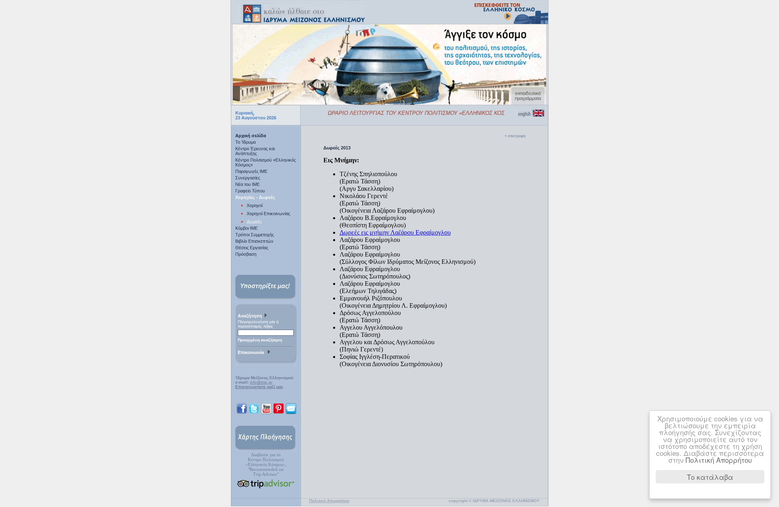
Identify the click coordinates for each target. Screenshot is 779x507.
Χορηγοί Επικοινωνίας (268, 213)
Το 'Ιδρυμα (245, 142)
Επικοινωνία (252, 352)
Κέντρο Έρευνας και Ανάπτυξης (255, 151)
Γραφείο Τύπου (250, 190)
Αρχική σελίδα (250, 135)
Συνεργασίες (247, 177)
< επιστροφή (515, 136)
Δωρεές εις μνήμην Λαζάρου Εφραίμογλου (395, 232)
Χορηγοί (255, 205)
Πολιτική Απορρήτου (719, 460)
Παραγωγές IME (251, 171)
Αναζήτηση (250, 315)
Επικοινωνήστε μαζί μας (259, 386)
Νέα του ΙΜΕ (247, 184)
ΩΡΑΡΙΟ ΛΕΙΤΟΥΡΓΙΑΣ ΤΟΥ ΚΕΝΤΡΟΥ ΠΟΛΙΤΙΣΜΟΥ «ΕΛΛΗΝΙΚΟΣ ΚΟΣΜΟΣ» (416, 113)
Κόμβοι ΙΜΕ (246, 228)
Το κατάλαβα (710, 477)
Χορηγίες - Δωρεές (255, 197)
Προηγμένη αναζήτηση (260, 340)
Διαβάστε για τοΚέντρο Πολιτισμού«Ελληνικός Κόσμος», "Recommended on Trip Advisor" (265, 464)
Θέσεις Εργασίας (251, 247)
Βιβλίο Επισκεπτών (254, 241)
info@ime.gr (261, 382)
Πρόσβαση (245, 254)
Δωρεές (254, 221)
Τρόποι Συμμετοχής (254, 234)
